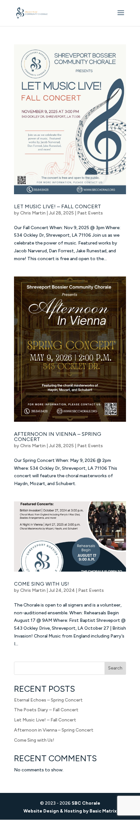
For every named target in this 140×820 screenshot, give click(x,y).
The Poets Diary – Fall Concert (46, 710)
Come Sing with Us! (41, 584)
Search (115, 668)
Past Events (90, 213)
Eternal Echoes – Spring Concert (48, 700)
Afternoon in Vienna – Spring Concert (57, 436)
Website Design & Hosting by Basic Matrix (70, 811)
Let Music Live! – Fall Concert (57, 206)
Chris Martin (33, 213)
